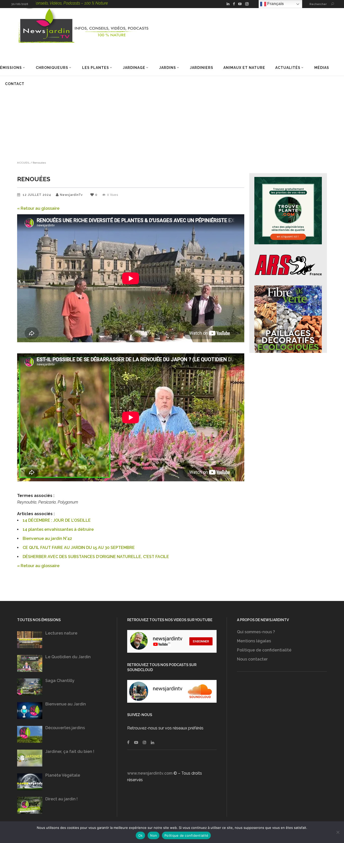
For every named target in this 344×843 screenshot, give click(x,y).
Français (275, 4)
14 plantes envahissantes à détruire (58, 529)
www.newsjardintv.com (150, 773)
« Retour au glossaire (38, 208)
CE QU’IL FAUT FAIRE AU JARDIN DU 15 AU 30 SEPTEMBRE (79, 547)
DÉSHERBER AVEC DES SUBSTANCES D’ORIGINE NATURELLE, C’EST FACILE (96, 556)
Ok (140, 835)
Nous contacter (252, 659)
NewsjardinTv (71, 195)
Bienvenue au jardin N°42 (47, 538)
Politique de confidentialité (264, 650)
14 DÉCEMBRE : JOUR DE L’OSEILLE (57, 520)
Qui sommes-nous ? (256, 631)
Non (153, 835)
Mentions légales (254, 641)
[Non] (337, 832)
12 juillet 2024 (37, 195)
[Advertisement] (172, 113)
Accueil (23, 163)
